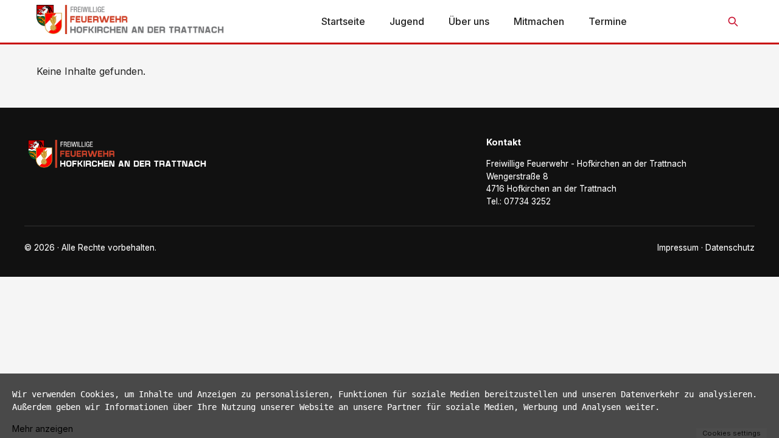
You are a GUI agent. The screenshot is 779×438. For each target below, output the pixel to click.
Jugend (407, 21)
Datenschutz (730, 247)
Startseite (343, 21)
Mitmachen (539, 21)
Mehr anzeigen (42, 428)
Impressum (678, 247)
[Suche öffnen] (732, 21)
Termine (608, 21)
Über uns (469, 21)
